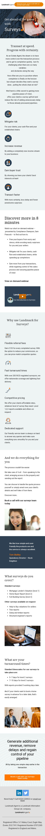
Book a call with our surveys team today (22, 777)
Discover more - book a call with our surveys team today (28, 4)
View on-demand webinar (17, 281)
